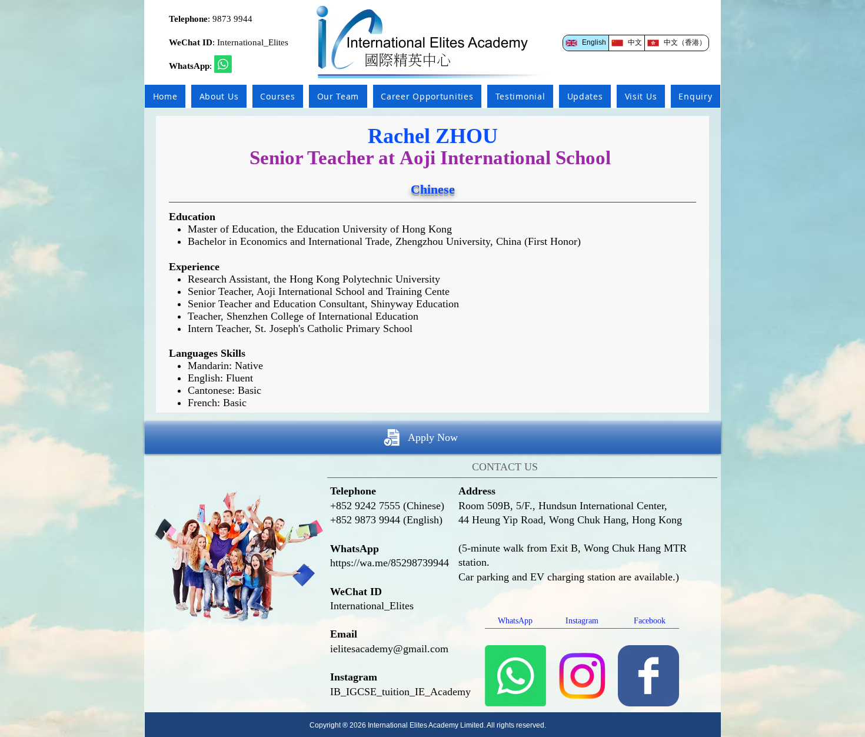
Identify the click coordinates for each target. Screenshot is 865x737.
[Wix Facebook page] (648, 675)
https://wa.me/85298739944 (389, 563)
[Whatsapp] (223, 64)
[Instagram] (582, 675)
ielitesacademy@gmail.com (389, 649)
